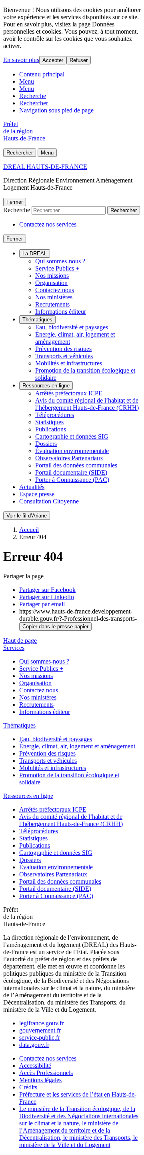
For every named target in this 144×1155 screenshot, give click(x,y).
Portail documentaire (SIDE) (71, 472)
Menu (26, 81)
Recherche (32, 95)
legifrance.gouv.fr (41, 1023)
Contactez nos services (47, 224)
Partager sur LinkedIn (46, 597)
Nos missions (52, 275)
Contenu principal (41, 74)
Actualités (31, 486)
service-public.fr (39, 1037)
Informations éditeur (60, 311)
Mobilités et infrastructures (68, 363)
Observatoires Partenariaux (69, 458)
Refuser (79, 60)
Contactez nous (54, 290)
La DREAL (34, 254)
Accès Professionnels (46, 1072)
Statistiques (49, 422)
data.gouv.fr (34, 1044)
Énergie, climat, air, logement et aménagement (77, 746)
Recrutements (52, 304)
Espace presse (36, 494)
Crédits (28, 1087)
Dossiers (46, 443)
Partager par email (42, 604)
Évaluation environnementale (72, 450)
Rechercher (33, 103)
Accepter (52, 60)
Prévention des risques (63, 348)
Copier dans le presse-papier (55, 627)
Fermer (14, 202)
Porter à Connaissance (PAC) (72, 479)
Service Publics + (57, 268)
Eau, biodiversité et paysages (71, 327)
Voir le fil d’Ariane (26, 516)
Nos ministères (53, 297)
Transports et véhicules (64, 356)
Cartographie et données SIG (71, 436)
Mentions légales (40, 1080)
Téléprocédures (54, 414)
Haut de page (20, 640)
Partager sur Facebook (47, 589)
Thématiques (37, 320)
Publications (50, 429)
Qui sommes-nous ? (60, 261)
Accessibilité (35, 1065)
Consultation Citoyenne (49, 501)
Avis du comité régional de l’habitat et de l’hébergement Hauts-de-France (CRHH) (87, 404)
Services (13, 647)
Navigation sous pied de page (56, 110)
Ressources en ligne (46, 386)
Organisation (51, 282)
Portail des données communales (76, 465)
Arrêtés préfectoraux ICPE (68, 393)
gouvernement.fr (40, 1030)
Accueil (29, 529)
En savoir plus (21, 59)
